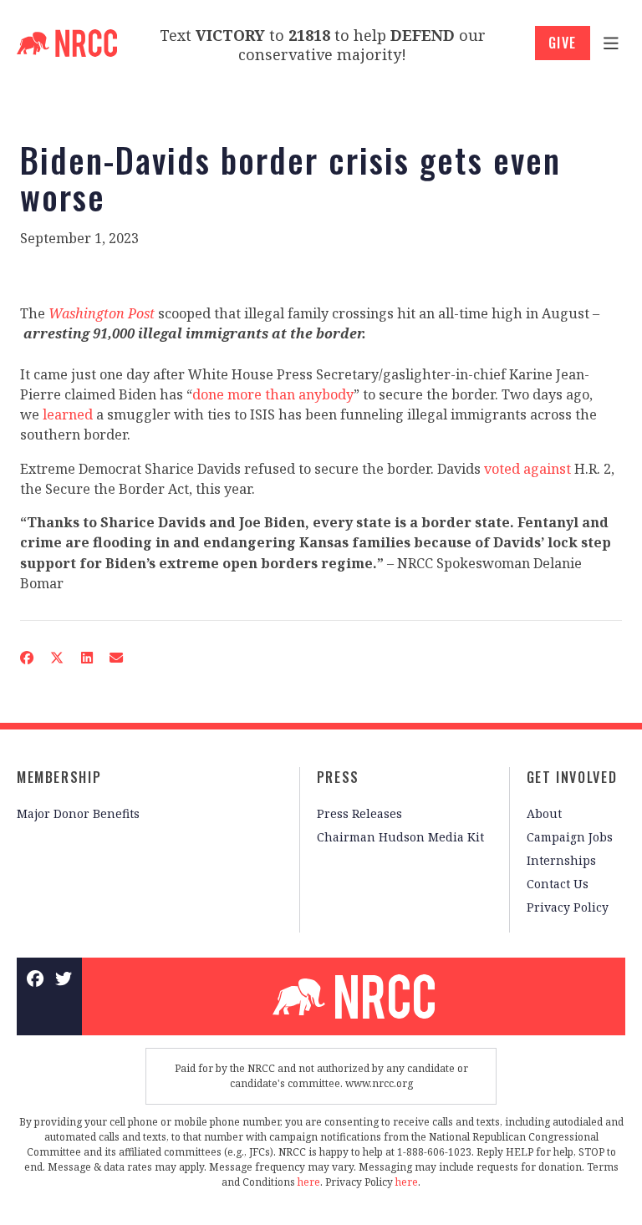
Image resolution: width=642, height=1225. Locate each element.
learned (68, 414)
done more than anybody (273, 394)
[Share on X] (56, 658)
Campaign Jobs (570, 837)
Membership (59, 777)
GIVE (562, 43)
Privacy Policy (568, 907)
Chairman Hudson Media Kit (400, 837)
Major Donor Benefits (78, 813)
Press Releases (359, 813)
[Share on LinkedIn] (86, 658)
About (544, 813)
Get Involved (572, 777)
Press (338, 777)
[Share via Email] (116, 658)
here (309, 1182)
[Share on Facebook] (26, 658)
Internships (561, 860)
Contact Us (557, 884)
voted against (527, 469)
